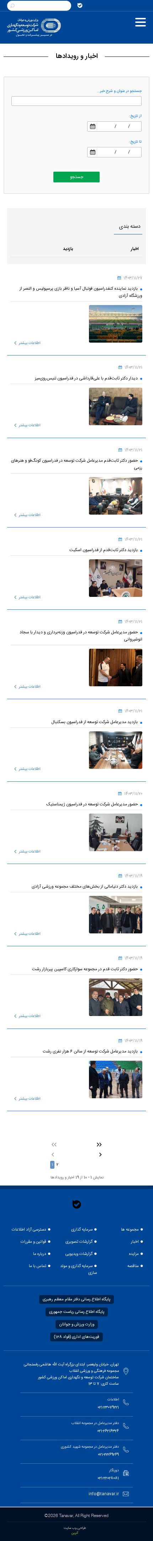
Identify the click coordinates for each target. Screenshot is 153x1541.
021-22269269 (108, 1455)
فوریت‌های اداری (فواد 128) (76, 1337)
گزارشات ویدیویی (79, 1254)
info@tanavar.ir (104, 1494)
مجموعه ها (130, 1229)
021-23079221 (108, 1407)
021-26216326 (108, 1431)
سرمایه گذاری (82, 1229)
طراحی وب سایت (75, 1528)
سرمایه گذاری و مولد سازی (78, 1269)
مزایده (134, 1254)
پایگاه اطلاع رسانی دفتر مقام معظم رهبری (76, 1299)
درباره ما (39, 1254)
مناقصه (133, 1266)
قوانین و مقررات (33, 1241)
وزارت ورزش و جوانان (76, 1324)
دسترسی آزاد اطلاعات (29, 1229)
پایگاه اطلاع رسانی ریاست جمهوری (76, 1312)
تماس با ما (37, 1266)
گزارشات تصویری (79, 1241)
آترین (75, 1533)
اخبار (135, 1241)
